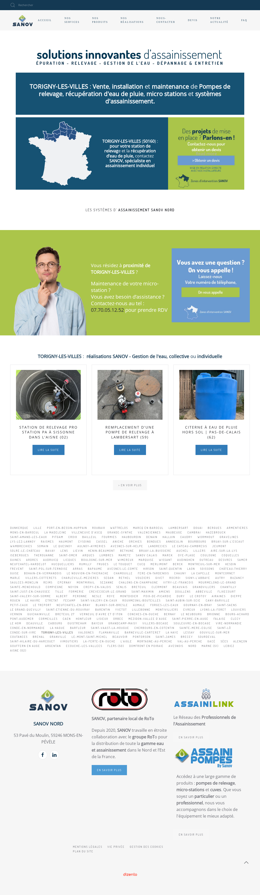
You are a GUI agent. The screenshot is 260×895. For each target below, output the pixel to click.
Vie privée (116, 847)
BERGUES (215, 528)
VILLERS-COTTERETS (41, 578)
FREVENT (17, 569)
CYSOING (84, 541)
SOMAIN (42, 546)
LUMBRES (106, 555)
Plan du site (83, 851)
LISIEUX (102, 619)
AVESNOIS (176, 646)
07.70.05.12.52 (107, 309)
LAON (191, 569)
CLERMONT (160, 587)
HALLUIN (168, 537)
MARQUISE (146, 560)
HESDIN (230, 564)
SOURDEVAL (207, 637)
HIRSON (148, 569)
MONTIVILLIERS (167, 609)
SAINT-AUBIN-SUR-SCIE (183, 600)
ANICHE (118, 541)
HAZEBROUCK (216, 532)
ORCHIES (135, 541)
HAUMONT (66, 541)
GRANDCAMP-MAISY (122, 623)
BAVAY (50, 550)
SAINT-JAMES (166, 637)
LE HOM (15, 623)
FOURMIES (109, 537)
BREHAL (39, 637)
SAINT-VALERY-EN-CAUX (99, 600)
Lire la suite (48, 450)
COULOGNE (209, 555)
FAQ (244, 20)
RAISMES (47, 541)
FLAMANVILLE (109, 632)
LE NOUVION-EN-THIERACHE (88, 573)
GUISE (14, 573)
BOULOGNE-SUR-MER (96, 560)
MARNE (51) (210, 646)
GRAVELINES (229, 537)
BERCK (178, 564)
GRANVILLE (58, 637)
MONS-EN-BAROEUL (24, 532)
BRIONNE (213, 614)
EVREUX (189, 609)
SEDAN (109, 578)
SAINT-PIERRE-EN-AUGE (190, 619)
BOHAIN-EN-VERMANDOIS (43, 573)
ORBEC (118, 619)
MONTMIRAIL (86, 582)
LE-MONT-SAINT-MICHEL (89, 637)
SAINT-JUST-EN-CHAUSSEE (30, 591)
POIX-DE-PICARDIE (157, 596)
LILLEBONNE (141, 609)
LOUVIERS (238, 609)
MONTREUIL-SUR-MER (204, 564)
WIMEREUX (126, 560)
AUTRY (220, 578)
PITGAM (57, 537)
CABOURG (55, 623)
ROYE (111, 596)
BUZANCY (237, 578)
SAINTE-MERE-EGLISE (196, 628)
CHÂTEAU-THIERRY (233, 569)
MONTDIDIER (129, 596)
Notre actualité (219, 20)
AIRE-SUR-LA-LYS (224, 550)
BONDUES (154, 541)
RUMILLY (85, 564)
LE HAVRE (32, 600)
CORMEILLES (48, 619)
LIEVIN (78, 550)
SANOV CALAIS (146, 555)
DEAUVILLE (34, 623)
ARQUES (88, 555)
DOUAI (198, 528)
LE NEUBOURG (191, 614)
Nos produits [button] (100, 20)
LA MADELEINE (55, 532)
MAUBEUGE (174, 532)
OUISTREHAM (77, 623)
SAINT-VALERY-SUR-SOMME (30, 596)
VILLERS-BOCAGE (155, 623)
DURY (181, 596)
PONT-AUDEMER (22, 619)
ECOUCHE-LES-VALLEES (84, 646)
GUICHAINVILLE (38, 614)
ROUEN (15, 600)
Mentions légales (87, 847)
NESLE (97, 596)
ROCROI (175, 578)
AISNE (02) (18, 650)
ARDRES (32, 560)
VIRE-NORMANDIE (229, 623)
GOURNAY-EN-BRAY (198, 605)
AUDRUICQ (50, 560)
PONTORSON (142, 637)
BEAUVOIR (120, 637)
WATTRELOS (119, 528)
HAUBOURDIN (131, 537)
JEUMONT (219, 546)
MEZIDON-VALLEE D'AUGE (147, 619)
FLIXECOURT (227, 591)
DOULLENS (183, 591)
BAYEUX (97, 623)
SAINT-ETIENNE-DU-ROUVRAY (68, 609)
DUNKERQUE (19, 528)
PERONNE (80, 596)
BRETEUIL (139, 587)
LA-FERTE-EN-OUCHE (99, 641)
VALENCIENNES (149, 532)
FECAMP (69, 600)
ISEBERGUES (19, 555)
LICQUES (69, 560)
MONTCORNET (225, 573)
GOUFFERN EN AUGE (25, 646)
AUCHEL (182, 550)
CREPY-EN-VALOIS (97, 587)
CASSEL (102, 541)
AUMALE (139, 605)
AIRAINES (219, 596)
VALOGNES (86, 632)
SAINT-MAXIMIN (143, 591)
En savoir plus (109, 770)
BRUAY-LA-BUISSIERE (155, 550)
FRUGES (103, 564)
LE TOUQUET (123, 564)
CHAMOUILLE (123, 573)
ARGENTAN (53, 646)
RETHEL (125, 578)
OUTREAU (207, 560)
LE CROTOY (198, 596)
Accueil (45, 20)
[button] (246, 862)
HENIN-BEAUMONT (101, 550)
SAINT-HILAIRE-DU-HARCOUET (32, 641)
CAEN (67, 619)
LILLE (38, 528)
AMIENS (164, 591)
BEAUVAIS (180, 587)
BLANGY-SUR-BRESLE (112, 605)
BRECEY (187, 637)
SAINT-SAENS (227, 605)
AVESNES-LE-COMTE (122, 569)
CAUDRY (186, 537)
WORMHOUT (206, 537)
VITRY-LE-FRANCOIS (178, 582)
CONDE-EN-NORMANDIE (27, 628)
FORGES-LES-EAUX (164, 605)
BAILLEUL (89, 537)
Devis (193, 20)
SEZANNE (107, 582)
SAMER (242, 560)
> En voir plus (130, 485)
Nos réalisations (132, 20)
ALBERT (62, 596)
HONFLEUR (84, 619)
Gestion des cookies (146, 847)
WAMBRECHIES (21, 546)
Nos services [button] (71, 20)
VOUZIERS (143, 578)
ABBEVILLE (204, 591)
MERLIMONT (159, 564)
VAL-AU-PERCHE (189, 641)
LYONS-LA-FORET (213, 609)
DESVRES (225, 560)
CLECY (236, 619)
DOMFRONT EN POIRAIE (146, 646)
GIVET (159, 578)
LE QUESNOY (63, 546)
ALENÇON (240, 641)
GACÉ (211, 641)
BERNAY (170, 614)
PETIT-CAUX (19, 605)
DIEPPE (236, 596)
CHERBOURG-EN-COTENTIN (154, 628)
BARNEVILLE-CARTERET (143, 632)
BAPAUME (95, 569)
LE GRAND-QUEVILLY (25, 609)
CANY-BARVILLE (218, 600)
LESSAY (189, 632)
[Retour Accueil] (22, 20)
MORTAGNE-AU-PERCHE (154, 641)
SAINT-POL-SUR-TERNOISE (48, 569)
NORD (192, 646)
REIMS (48, 582)
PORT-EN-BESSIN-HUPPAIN (67, 528)
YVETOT (121, 609)
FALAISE (220, 619)
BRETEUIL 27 (65, 614)
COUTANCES (19, 637)
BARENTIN (102, 609)
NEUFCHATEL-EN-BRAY (74, 605)
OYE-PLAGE (187, 555)
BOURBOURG (197, 541)
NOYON (73, 587)
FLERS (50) (115, 646)
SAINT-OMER (68, 555)
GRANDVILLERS (204, 587)
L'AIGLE (126, 641)
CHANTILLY (228, 587)
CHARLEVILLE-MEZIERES (80, 578)
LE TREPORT (42, 605)
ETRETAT (51, 600)
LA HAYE (172, 632)
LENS (64, 550)
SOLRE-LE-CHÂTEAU (25, 550)
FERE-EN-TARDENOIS (153, 573)
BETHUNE (127, 550)
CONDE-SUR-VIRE (23, 632)
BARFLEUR (78, 628)
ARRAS (78, 569)
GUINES (15, 560)
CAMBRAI (194, 532)
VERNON (16, 614)
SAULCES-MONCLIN (24, 582)
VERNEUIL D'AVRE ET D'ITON (101, 614)
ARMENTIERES (237, 528)
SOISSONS (207, 569)
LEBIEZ (229, 646)
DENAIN (151, 537)
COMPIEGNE (54, 587)
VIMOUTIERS (69, 641)
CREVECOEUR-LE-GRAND (107, 591)
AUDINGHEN (185, 560)
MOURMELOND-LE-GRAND (217, 582)
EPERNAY (65, 582)
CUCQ (141, 564)
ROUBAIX (98, 528)
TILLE (59, 591)
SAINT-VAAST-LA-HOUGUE (110, 628)
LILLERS (199, 550)
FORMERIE (76, 591)
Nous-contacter (165, 20)
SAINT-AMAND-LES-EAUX (28, 537)
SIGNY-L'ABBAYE (198, 578)
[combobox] (40, 5)
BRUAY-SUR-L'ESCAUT (228, 541)
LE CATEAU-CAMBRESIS (189, 546)
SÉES (224, 641)
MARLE (15, 578)
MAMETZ (125, 555)
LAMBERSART (178, 528)
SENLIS (121, 587)
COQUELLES (230, 555)
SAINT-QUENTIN (170, 569)
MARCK (167, 555)
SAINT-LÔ (224, 628)
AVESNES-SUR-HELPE (127, 546)
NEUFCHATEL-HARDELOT (28, 564)
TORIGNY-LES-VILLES (57, 632)
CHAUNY (180, 573)
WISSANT (165, 560)
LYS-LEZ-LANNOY (23, 541)
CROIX (72, 537)
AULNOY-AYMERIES (91, 546)
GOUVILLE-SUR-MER (215, 632)
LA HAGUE (57, 628)
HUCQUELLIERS (63, 564)
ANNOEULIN (174, 541)
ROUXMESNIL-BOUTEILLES (141, 600)
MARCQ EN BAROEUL (148, 528)
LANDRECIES (157, 546)
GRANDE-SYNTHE (120, 532)
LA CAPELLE (200, 573)
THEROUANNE (44, 555)
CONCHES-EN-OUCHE (143, 614)
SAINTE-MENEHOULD (25, 587)
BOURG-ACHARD (237, 614)
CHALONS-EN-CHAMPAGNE (138, 582)
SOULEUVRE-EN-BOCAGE (192, 623)
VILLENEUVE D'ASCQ (87, 532)
